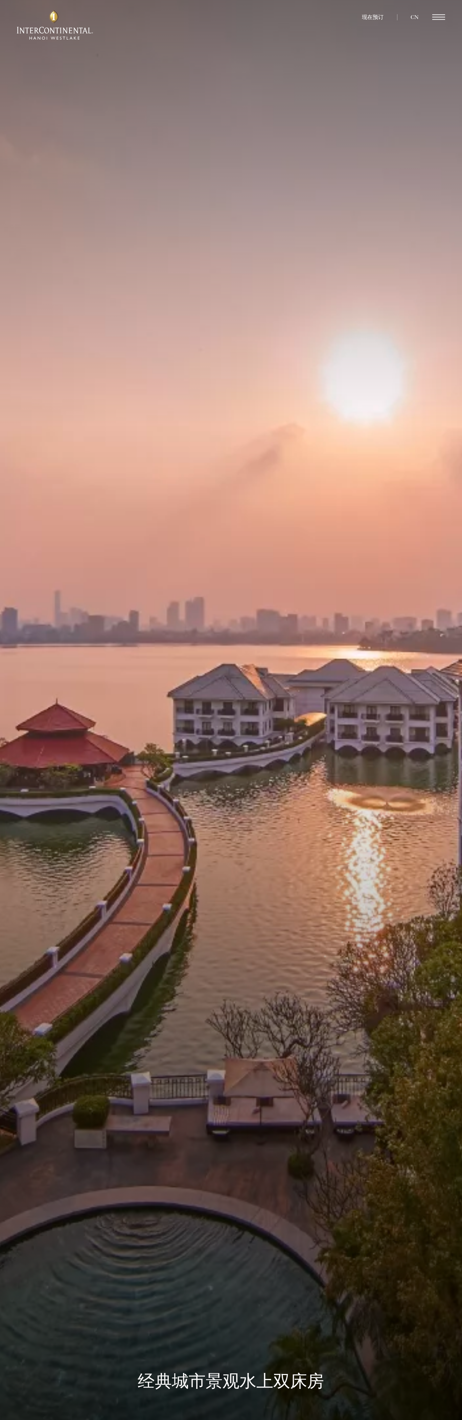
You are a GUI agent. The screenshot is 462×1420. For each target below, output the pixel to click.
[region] (438, 17)
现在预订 (373, 17)
